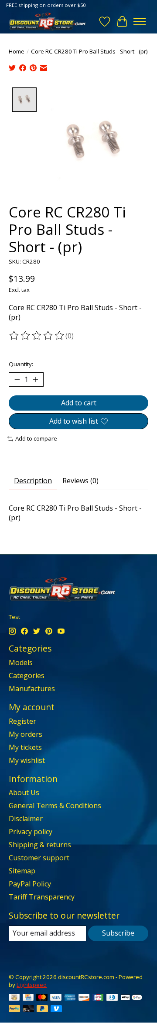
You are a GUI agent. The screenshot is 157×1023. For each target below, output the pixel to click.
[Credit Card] (28, 998)
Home (16, 51)
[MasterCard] (42, 998)
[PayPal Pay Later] (42, 1009)
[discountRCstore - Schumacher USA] (47, 21)
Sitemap (22, 871)
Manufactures (32, 688)
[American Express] (70, 998)
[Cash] (14, 998)
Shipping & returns (40, 844)
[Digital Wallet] (131, 998)
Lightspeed (32, 985)
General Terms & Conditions (55, 805)
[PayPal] (14, 1009)
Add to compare (36, 438)
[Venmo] (56, 1009)
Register (22, 721)
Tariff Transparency (42, 897)
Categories (26, 675)
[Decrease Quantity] (17, 379)
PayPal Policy (30, 884)
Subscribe (118, 933)
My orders (25, 734)
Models (21, 662)
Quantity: (21, 364)
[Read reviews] (37, 336)
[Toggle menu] (139, 21)
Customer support (39, 858)
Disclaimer (26, 818)
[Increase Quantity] (35, 379)
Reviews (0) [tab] (80, 480)
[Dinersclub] (112, 998)
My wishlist (27, 760)
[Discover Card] (84, 998)
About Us (24, 792)
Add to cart (78, 403)
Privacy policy (30, 831)
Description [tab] (33, 480)
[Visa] (55, 998)
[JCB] (98, 998)
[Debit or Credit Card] (28, 1009)
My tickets (25, 747)
